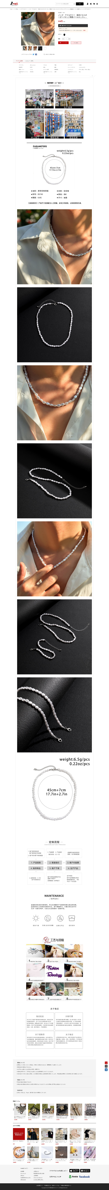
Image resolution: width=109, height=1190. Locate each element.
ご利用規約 (36, 1175)
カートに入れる (64, 42)
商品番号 (20, 67)
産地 (44, 67)
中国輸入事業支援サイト (66, 1185)
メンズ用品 (15, 9)
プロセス (45, 65)
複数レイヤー (21, 69)
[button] (13, 1109)
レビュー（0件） (30, 60)
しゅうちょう (70, 69)
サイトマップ (23, 1173)
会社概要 (22, 1171)
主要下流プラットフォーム (23, 72)
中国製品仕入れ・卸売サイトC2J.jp (51, 1185)
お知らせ (22, 1175)
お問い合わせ (23, 1179)
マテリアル (21, 65)
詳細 (84, 30)
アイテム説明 (19, 60)
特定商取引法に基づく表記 (39, 1173)
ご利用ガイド (36, 1171)
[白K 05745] (64, 34)
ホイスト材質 (46, 69)
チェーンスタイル (71, 67)
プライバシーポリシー (38, 1177)
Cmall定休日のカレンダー (26, 1177)
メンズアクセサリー (23, 9)
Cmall (11, 9)
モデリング (70, 65)
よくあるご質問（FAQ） (38, 1179)
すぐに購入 (76, 42)
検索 (80, 3)
